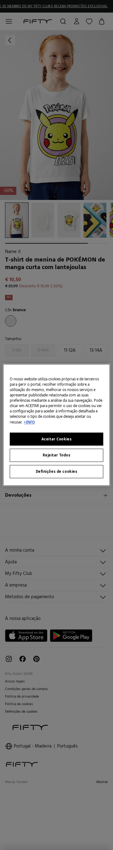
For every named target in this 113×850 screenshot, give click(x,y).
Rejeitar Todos (57, 455)
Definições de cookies (57, 471)
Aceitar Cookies (56, 439)
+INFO (29, 422)
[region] (56, 425)
